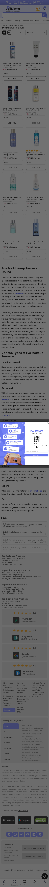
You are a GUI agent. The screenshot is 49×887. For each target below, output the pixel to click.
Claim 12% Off (36, 455)
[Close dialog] (48, 423)
